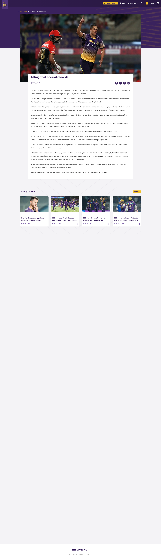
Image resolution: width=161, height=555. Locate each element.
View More (137, 191)
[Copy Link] (128, 83)
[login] (147, 3)
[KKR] (5, 4)
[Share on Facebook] (116, 83)
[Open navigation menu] (158, 3)
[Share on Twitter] (120, 83)
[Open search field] (142, 3)
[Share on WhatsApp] (124, 83)
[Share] (46, 224)
